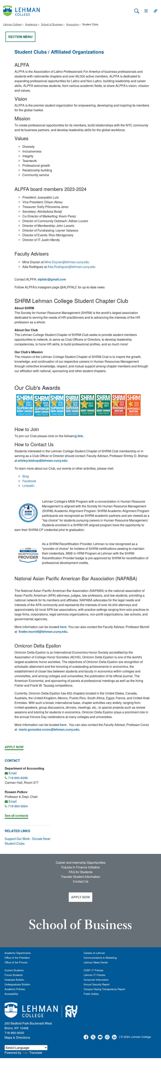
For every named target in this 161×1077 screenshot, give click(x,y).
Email (13, 773)
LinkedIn (28, 485)
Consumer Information (96, 979)
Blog (25, 476)
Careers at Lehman (94, 953)
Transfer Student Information (80, 876)
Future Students (14, 975)
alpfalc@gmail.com (52, 279)
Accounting (72, 24)
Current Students (14, 970)
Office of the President (17, 957)
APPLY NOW (80, 897)
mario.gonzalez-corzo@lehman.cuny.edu (49, 729)
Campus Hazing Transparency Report (104, 989)
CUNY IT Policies (93, 970)
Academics (31, 24)
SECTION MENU (20, 36)
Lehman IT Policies (94, 975)
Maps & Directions (17, 1037)
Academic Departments (18, 953)
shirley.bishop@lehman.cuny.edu (43, 460)
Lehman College (12, 24)
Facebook (29, 481)
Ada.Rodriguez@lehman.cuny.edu (72, 266)
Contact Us (80, 881)
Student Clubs (15, 843)
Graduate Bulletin (14, 979)
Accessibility (11, 994)
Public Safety (91, 994)
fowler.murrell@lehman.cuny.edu (43, 631)
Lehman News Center (96, 962)
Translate (35, 1052)
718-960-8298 (18, 777)
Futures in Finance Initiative (80, 867)
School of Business (51, 24)
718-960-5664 (18, 806)
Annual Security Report (97, 984)
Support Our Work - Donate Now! (27, 838)
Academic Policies (15, 989)
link (80, 436)
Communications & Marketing (100, 957)
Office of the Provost (16, 962)
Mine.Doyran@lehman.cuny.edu (66, 262)
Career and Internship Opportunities (80, 862)
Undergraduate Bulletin (17, 984)
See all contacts (16, 815)
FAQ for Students (80, 872)
